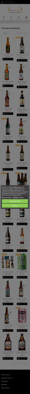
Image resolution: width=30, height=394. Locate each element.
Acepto (15, 206)
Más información (6, 197)
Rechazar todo (15, 201)
